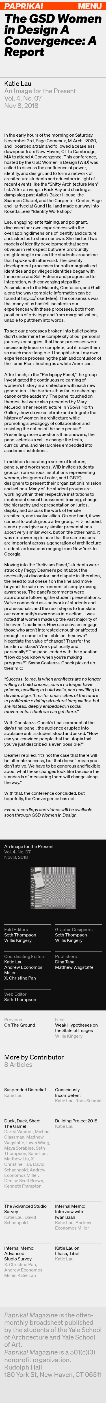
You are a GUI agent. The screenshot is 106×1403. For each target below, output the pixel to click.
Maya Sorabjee (19, 1148)
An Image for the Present (40, 91)
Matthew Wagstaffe (74, 967)
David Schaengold (24, 1166)
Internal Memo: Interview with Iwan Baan (70, 1211)
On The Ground (19, 1025)
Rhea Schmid (88, 1100)
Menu (90, 6)
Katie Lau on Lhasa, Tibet (67, 1250)
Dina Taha (64, 962)
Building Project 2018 (76, 1121)
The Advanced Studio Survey (25, 1208)
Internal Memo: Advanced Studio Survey (19, 1253)
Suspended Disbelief (25, 1089)
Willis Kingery (18, 940)
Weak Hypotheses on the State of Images (76, 1027)
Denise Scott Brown (23, 1180)
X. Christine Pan (20, 978)
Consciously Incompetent (68, 1092)
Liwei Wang (37, 1142)
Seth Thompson (20, 935)
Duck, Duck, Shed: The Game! (22, 1123)
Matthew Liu (16, 1159)
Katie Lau (17, 83)
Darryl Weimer (18, 1131)
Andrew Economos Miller (23, 969)
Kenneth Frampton (23, 1186)
